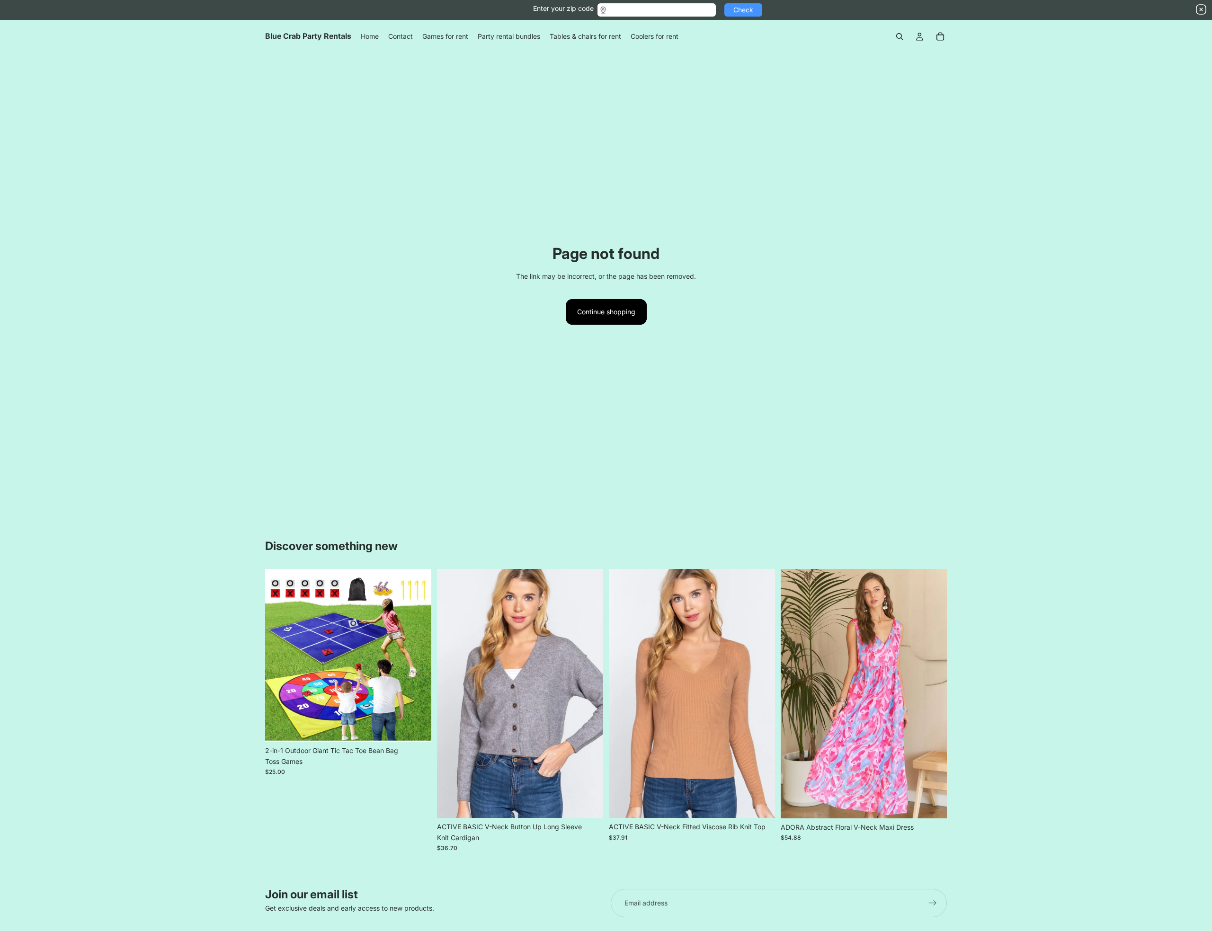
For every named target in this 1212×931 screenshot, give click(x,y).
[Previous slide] (279, 655)
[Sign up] (933, 903)
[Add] (416, 727)
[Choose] (588, 803)
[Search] (899, 36)
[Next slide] (417, 655)
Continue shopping (606, 312)
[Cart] (940, 36)
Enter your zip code (563, 8)
